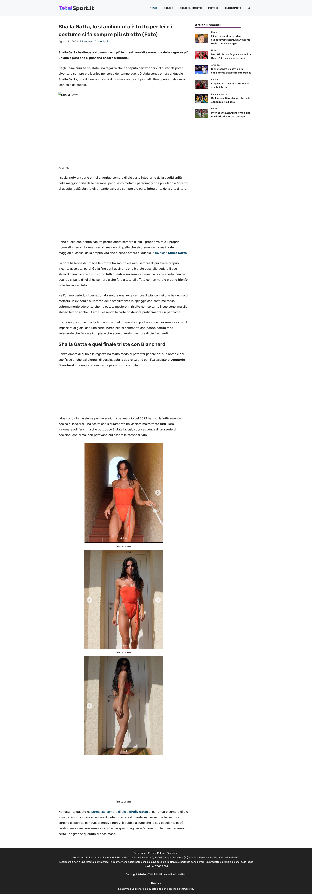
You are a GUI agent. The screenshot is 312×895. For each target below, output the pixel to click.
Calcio (168, 8)
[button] (249, 8)
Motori (213, 8)
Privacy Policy (156, 853)
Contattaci (180, 874)
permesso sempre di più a (119, 812)
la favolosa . (170, 253)
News (153, 8)
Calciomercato (191, 8)
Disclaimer (172, 853)
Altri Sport (233, 8)
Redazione (140, 853)
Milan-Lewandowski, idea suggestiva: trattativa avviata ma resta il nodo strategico (230, 40)
